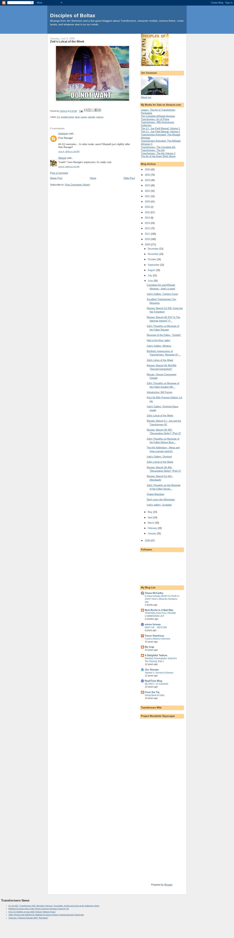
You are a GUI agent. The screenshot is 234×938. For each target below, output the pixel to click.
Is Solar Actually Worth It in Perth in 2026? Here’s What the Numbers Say (162, 599)
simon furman (153, 624)
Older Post (129, 178)
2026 (148, 169)
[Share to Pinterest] (99, 110)
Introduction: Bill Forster (159, 392)
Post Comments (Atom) (77, 184)
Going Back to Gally (154, 695)
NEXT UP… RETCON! (156, 627)
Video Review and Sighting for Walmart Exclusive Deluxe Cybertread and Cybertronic (46, 915)
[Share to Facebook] (96, 110)
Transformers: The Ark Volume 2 (158, 153)
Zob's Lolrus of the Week (160, 360)
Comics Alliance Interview (157, 638)
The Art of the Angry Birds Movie (158, 156)
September (154, 264)
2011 (148, 233)
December (153, 248)
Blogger (168, 884)
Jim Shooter (152, 669)
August (152, 270)
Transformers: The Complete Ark (158, 147)
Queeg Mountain (155, 494)
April (150, 517)
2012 (148, 228)
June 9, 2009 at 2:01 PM (68, 167)
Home (93, 178)
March (151, 522)
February (153, 528)
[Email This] (85, 110)
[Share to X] (92, 110)
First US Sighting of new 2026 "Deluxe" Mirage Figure (32, 912)
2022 (148, 191)
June (151, 280)
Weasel (62, 158)
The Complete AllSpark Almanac (158, 116)
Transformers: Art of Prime (155, 119)
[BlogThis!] (89, 110)
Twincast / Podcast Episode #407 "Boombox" (28, 918)
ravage (84, 117)
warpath (91, 117)
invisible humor (67, 117)
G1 (58, 117)
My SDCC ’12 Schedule (156, 684)
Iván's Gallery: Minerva (159, 346)
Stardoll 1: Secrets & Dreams (159, 672)
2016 (148, 207)
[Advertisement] (164, 744)
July (150, 275)
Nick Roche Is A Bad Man (159, 610)
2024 (148, 180)
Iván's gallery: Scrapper (159, 504)
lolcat (77, 117)
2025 (148, 174)
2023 (148, 185)
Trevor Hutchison (154, 635)
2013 (148, 223)
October (152, 259)
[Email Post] (81, 111)
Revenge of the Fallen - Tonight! (164, 335)
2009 (148, 244)
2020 (148, 201)
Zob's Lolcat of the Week (160, 415)
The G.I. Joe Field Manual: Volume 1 (160, 128)
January (152, 533)
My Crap (149, 647)
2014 (148, 217)
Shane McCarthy (154, 593)
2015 (148, 212)
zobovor (99, 117)
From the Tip (152, 692)
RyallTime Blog (153, 680)
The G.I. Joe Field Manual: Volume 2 (160, 131)
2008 (148, 540)
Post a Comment (59, 173)
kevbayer (63, 133)
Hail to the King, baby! (158, 340)
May (150, 512)
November (153, 254)
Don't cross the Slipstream (161, 499)
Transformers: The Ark (153, 150)
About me (146, 97)
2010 (148, 239)
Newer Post (56, 178)
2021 (148, 196)
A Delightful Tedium (156, 655)
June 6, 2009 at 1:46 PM (68, 152)
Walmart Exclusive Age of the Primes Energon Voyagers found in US (38, 909)
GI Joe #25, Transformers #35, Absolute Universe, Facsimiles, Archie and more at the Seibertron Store (53, 906)
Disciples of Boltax (72, 15)
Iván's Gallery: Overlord (159, 456)
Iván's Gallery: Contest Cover (162, 294)
